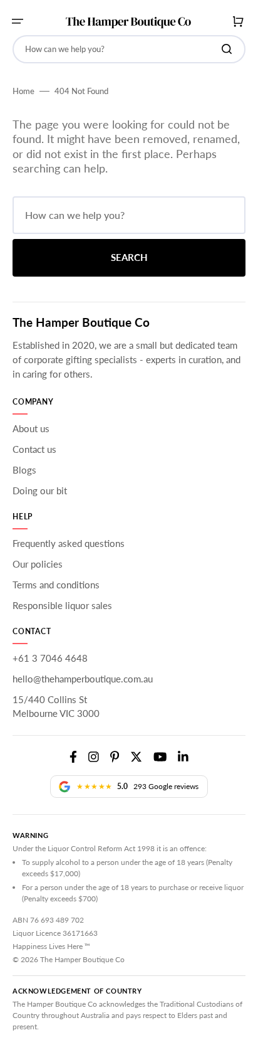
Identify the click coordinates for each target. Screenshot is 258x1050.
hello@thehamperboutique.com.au (83, 678)
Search (129, 257)
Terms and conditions (56, 584)
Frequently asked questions (69, 543)
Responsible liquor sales (62, 605)
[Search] (229, 49)
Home (23, 91)
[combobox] (129, 49)
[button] (17, 21)
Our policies (38, 564)
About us (31, 428)
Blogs (24, 469)
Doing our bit (40, 490)
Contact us (34, 449)
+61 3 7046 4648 (50, 658)
